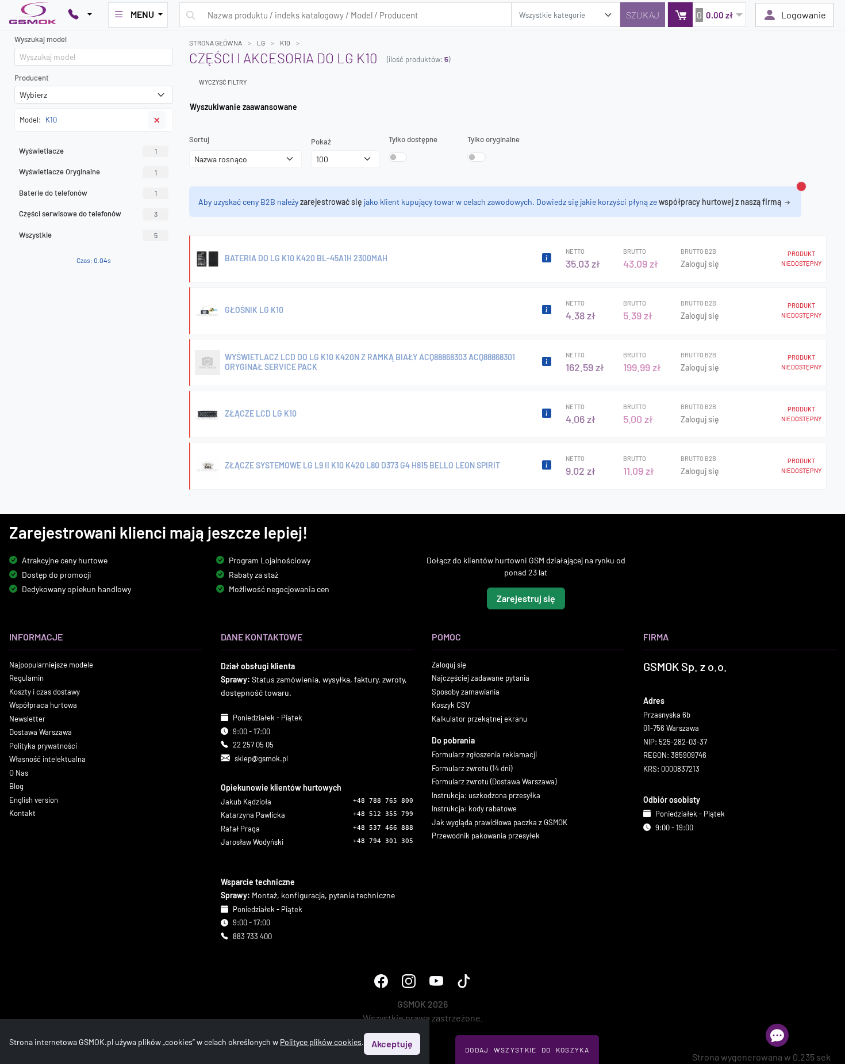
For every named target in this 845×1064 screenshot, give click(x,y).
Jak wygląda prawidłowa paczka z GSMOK (499, 821)
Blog (16, 786)
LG (261, 43)
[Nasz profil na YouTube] (436, 981)
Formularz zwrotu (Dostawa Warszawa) (494, 781)
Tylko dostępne (413, 139)
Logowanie (803, 14)
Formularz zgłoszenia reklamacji (484, 754)
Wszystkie (88, 234)
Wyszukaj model (40, 39)
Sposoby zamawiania (466, 691)
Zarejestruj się (526, 597)
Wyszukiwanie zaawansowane (243, 107)
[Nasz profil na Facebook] (381, 981)
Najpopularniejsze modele (51, 664)
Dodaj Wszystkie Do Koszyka (527, 1050)
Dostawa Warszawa (40, 732)
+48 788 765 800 (383, 800)
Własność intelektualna (47, 759)
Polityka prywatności (43, 745)
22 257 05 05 (253, 744)
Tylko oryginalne (493, 139)
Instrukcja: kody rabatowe (474, 808)
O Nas (18, 772)
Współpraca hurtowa (43, 705)
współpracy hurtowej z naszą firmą (721, 202)
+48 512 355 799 (383, 814)
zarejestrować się (331, 202)
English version (33, 799)
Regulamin (26, 677)
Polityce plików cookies (321, 1042)
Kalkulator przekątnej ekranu (479, 718)
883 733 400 (252, 936)
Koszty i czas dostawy (44, 691)
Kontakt (22, 813)
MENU (142, 14)
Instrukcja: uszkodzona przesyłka (486, 794)
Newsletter (27, 718)
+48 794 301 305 (383, 841)
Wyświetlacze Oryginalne (88, 171)
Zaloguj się (700, 264)
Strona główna (215, 43)
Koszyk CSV (451, 705)
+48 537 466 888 (383, 828)
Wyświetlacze (88, 150)
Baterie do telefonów (88, 192)
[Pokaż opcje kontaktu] (80, 15)
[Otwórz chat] (777, 1035)
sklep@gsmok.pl (261, 757)
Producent (31, 77)
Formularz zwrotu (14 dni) (472, 767)
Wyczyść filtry (223, 82)
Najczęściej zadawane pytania (480, 677)
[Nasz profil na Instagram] (408, 981)
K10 (285, 43)
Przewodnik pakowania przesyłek (486, 835)
